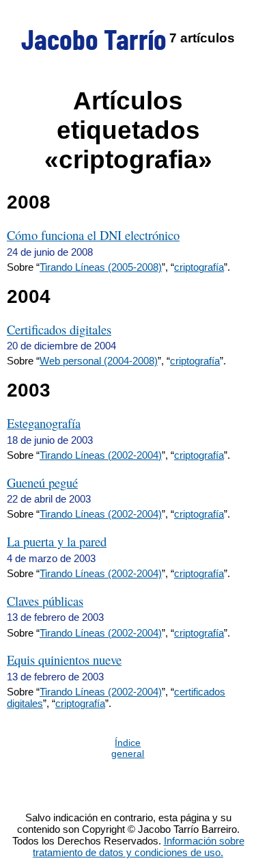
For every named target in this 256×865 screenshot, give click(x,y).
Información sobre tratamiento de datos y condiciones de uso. (138, 846)
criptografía (199, 267)
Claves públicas (45, 600)
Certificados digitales (59, 329)
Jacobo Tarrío (94, 38)
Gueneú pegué (42, 482)
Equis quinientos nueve (64, 659)
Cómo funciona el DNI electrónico (93, 234)
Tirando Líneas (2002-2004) (101, 455)
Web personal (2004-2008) (99, 361)
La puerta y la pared (56, 541)
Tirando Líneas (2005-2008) (101, 267)
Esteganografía (44, 422)
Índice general (127, 748)
